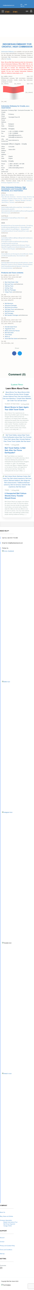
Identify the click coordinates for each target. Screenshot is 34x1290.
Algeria (3, 195)
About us (7, 336)
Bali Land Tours (9, 284)
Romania (12, 247)
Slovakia (13, 256)
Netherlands (16, 245)
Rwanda (17, 200)
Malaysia (23, 227)
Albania (7, 238)
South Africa (5, 202)
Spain (3, 247)
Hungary (22, 241)
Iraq (16, 262)
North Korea (10, 229)
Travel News (8, 334)
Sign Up (22, 6)
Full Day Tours (9, 288)
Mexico (19, 211)
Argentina (4, 207)
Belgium (16, 238)
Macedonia (4, 245)
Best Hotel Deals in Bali (11, 282)
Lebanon (11, 264)
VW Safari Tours (9, 309)
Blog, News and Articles (6, 1216)
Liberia (25, 198)
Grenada (4, 211)
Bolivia (9, 207)
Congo (24, 197)
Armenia (3, 254)
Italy (26, 241)
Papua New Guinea (19, 218)
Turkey (4, 249)
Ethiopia (4, 198)
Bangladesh (4, 225)
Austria (3, 238)
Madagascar (5, 200)
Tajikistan (18, 266)
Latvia (3, 243)
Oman (16, 264)
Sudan (10, 266)
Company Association (6, 1220)
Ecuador (10, 209)
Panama (23, 211)
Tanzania (11, 202)
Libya (29, 198)
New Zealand (10, 218)
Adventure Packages (11, 305)
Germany (13, 241)
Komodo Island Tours (11, 327)
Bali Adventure (9, 303)
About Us (2, 1212)
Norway (22, 245)
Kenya (20, 198)
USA (2, 213)
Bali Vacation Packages (11, 315)
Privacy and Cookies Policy (7, 1245)
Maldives (13, 227)
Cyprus (30, 238)
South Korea (13, 231)
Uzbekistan (10, 268)
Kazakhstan (24, 262)
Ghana (15, 198)
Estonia (9, 240)
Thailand (19, 231)
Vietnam (7, 231)
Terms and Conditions (6, 1249)
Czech (22, 254)
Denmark (4, 240)
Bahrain (9, 262)
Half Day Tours (9, 286)
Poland (27, 245)
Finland (4, 241)
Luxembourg (13, 243)
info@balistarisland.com (8, 5)
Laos (18, 227)
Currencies (3, 1265)
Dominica (29, 197)
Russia (26, 254)
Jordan (19, 262)
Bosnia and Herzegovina (13, 254)
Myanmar (4, 229)
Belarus (12, 238)
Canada (16, 207)
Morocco (10, 245)
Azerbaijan (4, 262)
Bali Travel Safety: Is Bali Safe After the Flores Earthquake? (15, 450)
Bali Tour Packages (10, 290)
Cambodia (22, 225)
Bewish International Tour (10, 1222)
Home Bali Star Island (11, 338)
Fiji (14, 209)
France (8, 241)
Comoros (19, 197)
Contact (2, 1241)
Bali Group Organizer (9, 1224)
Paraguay (29, 211)
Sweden (18, 247)
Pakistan (20, 264)
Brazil (12, 207)
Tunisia (29, 247)
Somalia (28, 200)
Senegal (23, 200)
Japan (9, 227)
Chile (20, 207)
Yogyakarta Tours (10, 329)
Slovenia (18, 256)
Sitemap (2, 1253)
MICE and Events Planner (12, 331)
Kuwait (31, 262)
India (6, 227)
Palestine (26, 264)
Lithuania (7, 243)
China (27, 225)
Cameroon (13, 197)
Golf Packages (9, 313)
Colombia (25, 207)
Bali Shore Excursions (11, 307)
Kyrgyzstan (5, 264)
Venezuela (7, 213)
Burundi (7, 197)
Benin (7, 195)
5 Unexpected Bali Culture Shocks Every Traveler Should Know (15, 495)
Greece (18, 241)
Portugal (7, 247)
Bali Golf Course (9, 311)
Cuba (5, 209)
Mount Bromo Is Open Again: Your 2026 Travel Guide (17, 408)
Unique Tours (8, 292)
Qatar (30, 264)
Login (25, 4)
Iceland (9, 211)
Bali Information (9, 332)
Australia (3, 218)
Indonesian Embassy (7, 51)
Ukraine (24, 256)
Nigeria (12, 200)
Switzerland (24, 247)
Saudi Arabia (4, 266)
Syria (14, 266)
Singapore (24, 229)
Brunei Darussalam (14, 225)
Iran (13, 262)
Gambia (10, 198)
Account (2, 1237)
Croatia (8, 59)
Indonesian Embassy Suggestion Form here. (17, 181)
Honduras (14, 211)
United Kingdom (11, 249)
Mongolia (28, 227)
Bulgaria (21, 238)
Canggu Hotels (7, 1226)
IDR (21, 4)
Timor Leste (25, 231)
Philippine (17, 229)
